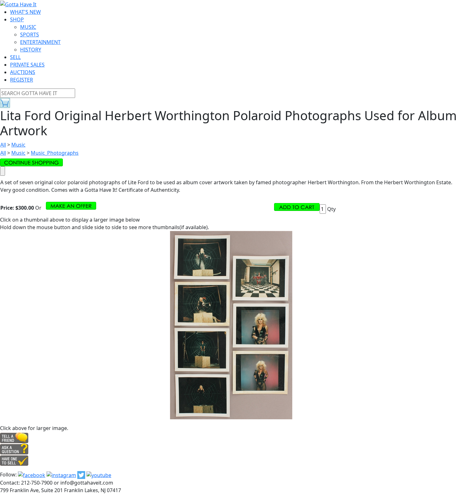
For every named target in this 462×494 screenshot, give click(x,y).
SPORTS (29, 34)
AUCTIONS (22, 72)
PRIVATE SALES (27, 64)
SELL (15, 57)
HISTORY (30, 49)
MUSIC (28, 27)
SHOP (17, 19)
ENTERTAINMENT (40, 42)
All (3, 144)
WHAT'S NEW (25, 11)
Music (18, 144)
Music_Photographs (55, 152)
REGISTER (21, 79)
